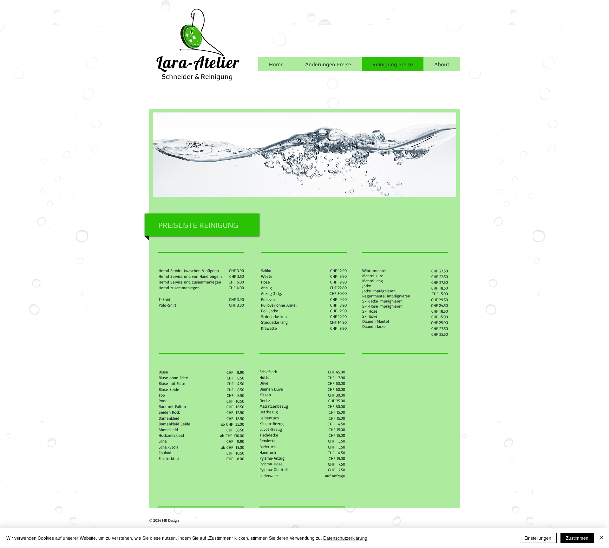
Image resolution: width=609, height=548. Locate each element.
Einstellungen (537, 538)
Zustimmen (577, 538)
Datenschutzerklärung (345, 538)
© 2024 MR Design (164, 520)
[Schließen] (601, 538)
